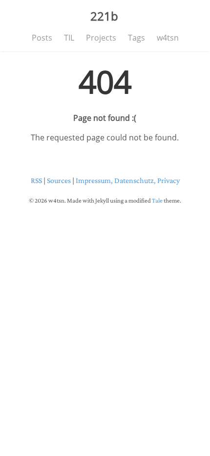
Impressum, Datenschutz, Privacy (128, 180)
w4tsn (168, 37)
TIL (69, 37)
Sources (59, 180)
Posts (42, 37)
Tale (157, 200)
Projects (101, 37)
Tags (136, 37)
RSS (36, 180)
